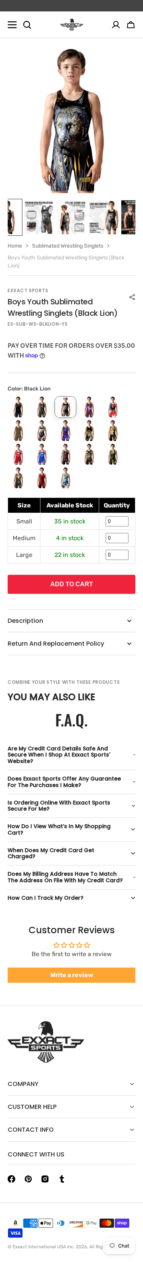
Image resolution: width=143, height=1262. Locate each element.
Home (15, 246)
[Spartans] (18, 477)
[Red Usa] (18, 454)
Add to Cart (71, 584)
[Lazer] (65, 430)
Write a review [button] (71, 975)
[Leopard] (89, 430)
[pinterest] (28, 1179)
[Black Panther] (18, 407)
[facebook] (11, 1179)
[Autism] (41, 407)
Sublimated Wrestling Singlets (67, 246)
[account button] (116, 24)
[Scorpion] (89, 454)
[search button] (27, 24)
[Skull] (112, 454)
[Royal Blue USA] (41, 454)
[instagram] (45, 1179)
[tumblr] (61, 1179)
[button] (130, 24)
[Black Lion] (65, 407)
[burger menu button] (12, 24)
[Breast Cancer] (89, 407)
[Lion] (112, 430)
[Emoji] (18, 430)
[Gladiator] (41, 430)
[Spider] (41, 477)
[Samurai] (65, 454)
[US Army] (65, 477)
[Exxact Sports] (71, 25)
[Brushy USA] (112, 407)
